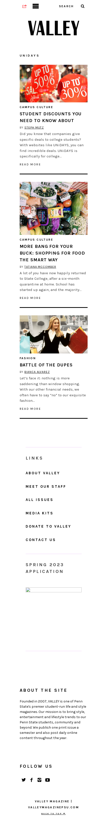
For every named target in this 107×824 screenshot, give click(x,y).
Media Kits (40, 513)
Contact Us (41, 540)
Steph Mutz (34, 127)
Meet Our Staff (46, 486)
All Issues (40, 499)
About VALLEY (43, 473)
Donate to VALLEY (48, 526)
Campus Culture (37, 107)
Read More (30, 164)
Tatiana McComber (40, 267)
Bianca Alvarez (37, 372)
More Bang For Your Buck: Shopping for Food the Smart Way (52, 253)
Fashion (28, 358)
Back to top (52, 813)
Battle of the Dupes (46, 365)
